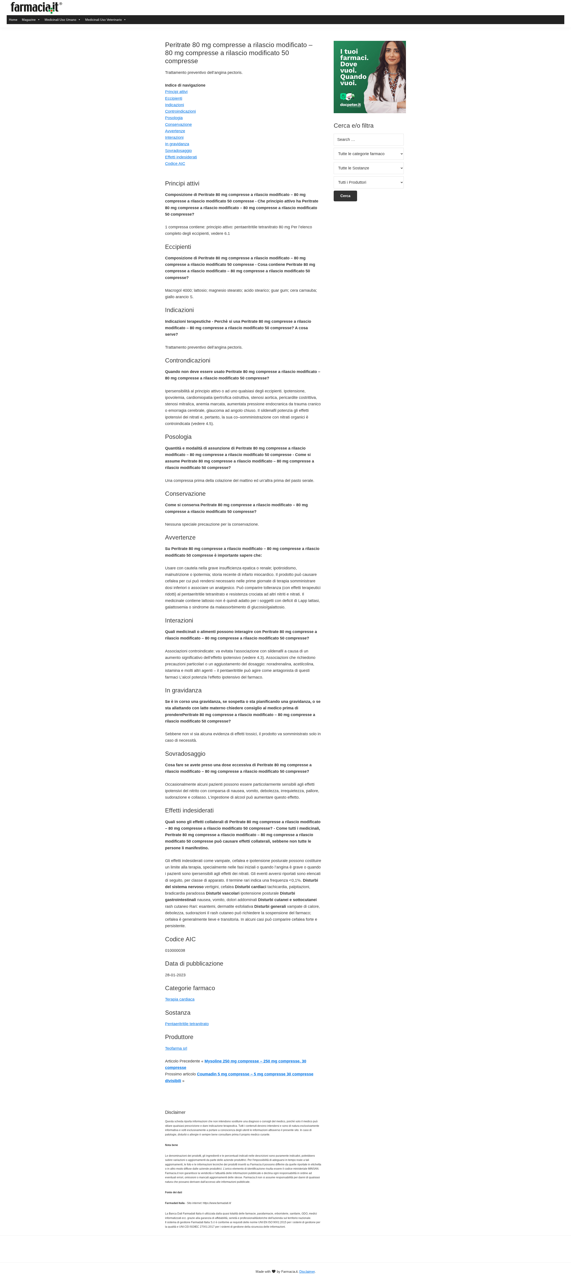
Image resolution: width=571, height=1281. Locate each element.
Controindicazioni (180, 111)
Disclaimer (307, 1271)
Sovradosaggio (178, 150)
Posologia (174, 118)
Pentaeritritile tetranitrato (187, 1024)
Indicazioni (174, 105)
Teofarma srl (176, 1048)
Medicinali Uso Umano (60, 19)
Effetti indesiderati (181, 157)
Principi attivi (176, 92)
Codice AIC (175, 163)
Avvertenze (175, 131)
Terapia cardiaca (179, 999)
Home (13, 19)
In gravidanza (177, 144)
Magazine (29, 19)
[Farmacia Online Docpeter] (370, 43)
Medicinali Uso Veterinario (103, 19)
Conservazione (178, 124)
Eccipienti (173, 98)
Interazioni (174, 137)
